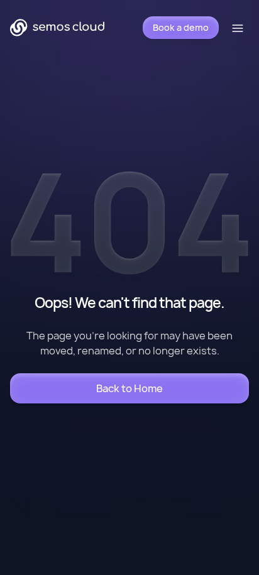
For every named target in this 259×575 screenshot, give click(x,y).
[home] (57, 28)
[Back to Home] (129, 388)
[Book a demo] (181, 27)
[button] (239, 28)
